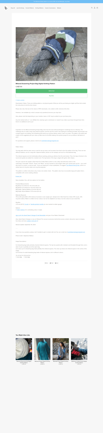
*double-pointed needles (37, 204)
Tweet (52, 263)
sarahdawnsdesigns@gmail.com (50, 141)
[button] (17, 55)
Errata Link (18, 176)
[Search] (91, 7)
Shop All (13, 8)
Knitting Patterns (39, 8)
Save (57, 263)
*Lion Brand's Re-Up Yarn (73, 165)
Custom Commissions (50, 8)
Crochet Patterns (30, 8)
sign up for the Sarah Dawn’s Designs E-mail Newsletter (31, 215)
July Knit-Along (20, 8)
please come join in (32, 221)
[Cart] (98, 7)
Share (47, 263)
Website (59, 8)
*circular (26, 204)
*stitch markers (21, 210)
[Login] (94, 7)
